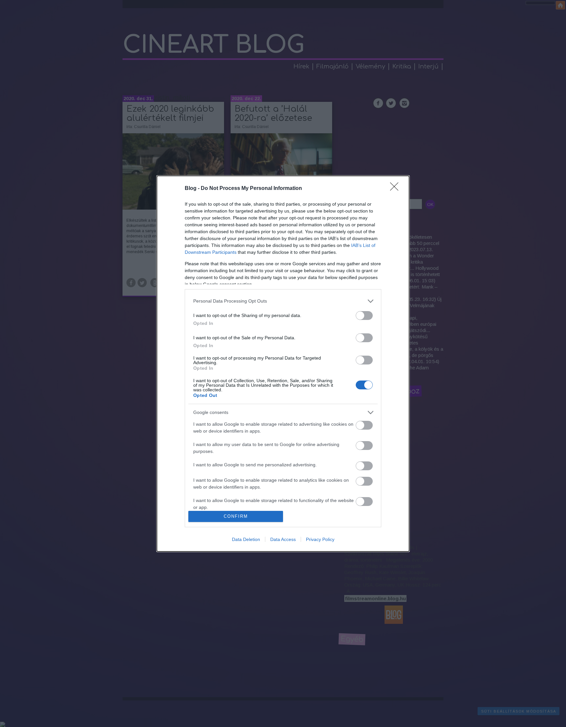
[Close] (396, 188)
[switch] (364, 315)
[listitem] (283, 301)
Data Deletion (246, 539)
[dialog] (283, 363)
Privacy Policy (320, 539)
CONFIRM (236, 516)
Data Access (283, 539)
